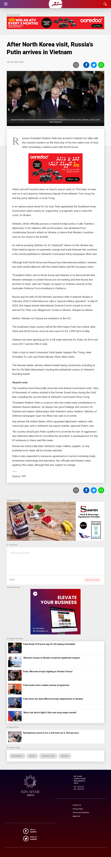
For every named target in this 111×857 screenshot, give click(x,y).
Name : (12, 580)
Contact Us (77, 805)
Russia (32, 756)
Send (92, 580)
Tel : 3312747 (79, 787)
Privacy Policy (78, 809)
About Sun (76, 816)
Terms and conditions (81, 813)
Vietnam (64, 756)
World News (17, 756)
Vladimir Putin (48, 756)
